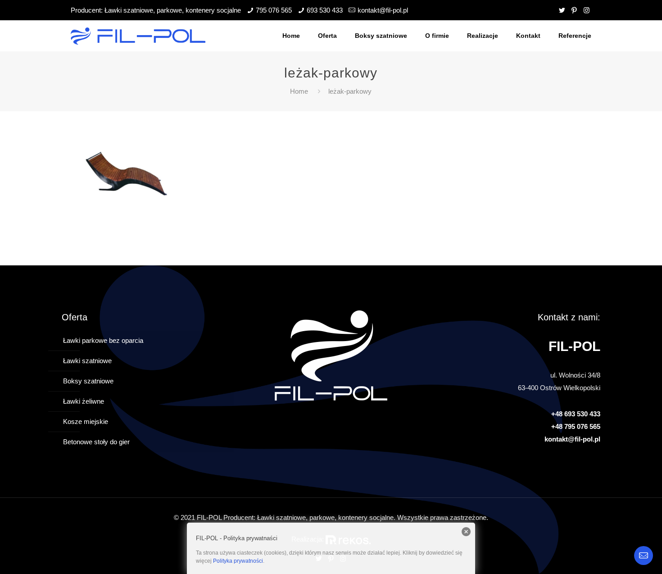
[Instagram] (586, 10)
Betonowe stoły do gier (96, 442)
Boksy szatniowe (88, 381)
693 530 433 (325, 10)
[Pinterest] (574, 10)
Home (299, 91)
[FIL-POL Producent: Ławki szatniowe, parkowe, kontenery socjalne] (138, 35)
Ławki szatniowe (87, 360)
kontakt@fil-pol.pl (383, 10)
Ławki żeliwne (83, 401)
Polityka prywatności (238, 561)
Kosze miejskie (85, 421)
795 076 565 (274, 10)
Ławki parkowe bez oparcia (103, 340)
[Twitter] (562, 10)
